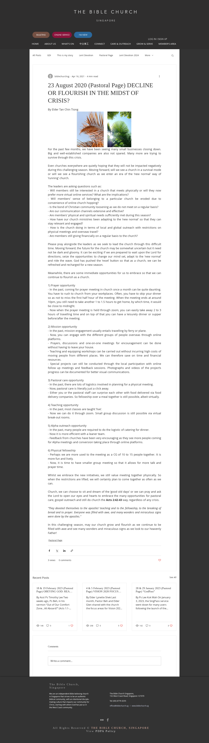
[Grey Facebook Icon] (108, 720)
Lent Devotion (86, 55)
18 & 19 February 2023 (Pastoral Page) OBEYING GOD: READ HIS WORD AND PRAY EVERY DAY (54, 590)
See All (173, 577)
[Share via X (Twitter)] (56, 550)
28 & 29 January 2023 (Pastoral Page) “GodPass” (153, 590)
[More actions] (159, 76)
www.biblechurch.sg (140, 705)
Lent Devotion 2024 (129, 55)
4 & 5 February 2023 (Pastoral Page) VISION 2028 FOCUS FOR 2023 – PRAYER (103, 590)
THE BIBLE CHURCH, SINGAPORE (120, 727)
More (147, 55)
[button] (100, 44)
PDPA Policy (105, 731)
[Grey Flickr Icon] (102, 720)
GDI (49, 55)
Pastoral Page (106, 55)
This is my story (65, 55)
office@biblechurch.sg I (121, 705)
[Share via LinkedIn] (64, 550)
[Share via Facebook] (49, 550)
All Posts (37, 55)
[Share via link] (71, 550)
